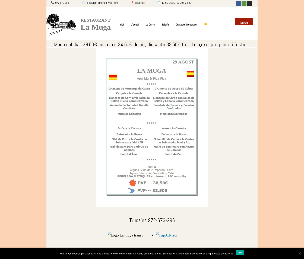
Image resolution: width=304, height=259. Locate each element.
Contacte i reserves (186, 24)
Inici (122, 24)
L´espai (135, 24)
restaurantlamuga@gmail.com (102, 2)
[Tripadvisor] (244, 3)
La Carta (150, 24)
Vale (240, 252)
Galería (165, 24)
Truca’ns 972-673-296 (152, 220)
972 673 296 (63, 2)
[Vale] (299, 253)
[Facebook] (238, 3)
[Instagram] (249, 3)
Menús (244, 22)
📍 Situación (138, 2)
